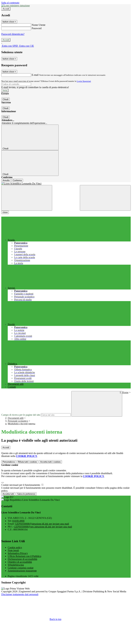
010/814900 (18, 520)
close (5, 212)
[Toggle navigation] (26, 198)
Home (125, 392)
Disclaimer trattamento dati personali (19, 594)
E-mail (35, 74)
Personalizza (9, 462)
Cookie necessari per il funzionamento (21, 485)
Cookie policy (15, 547)
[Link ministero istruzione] (15, 5)
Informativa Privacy (18, 553)
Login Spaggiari (84, 81)
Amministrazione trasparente (22, 570)
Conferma (17, 180)
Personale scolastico (18, 421)
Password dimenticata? (12, 34)
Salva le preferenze (26, 494)
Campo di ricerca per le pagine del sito (20, 414)
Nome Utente (38, 25)
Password (37, 28)
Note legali (13, 550)
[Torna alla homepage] (66, 183)
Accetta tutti (50, 462)
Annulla (6, 180)
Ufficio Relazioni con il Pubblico (24, 556)
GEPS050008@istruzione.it (42, 523)
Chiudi (5, 99)
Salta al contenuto (10, 2)
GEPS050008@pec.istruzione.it (43, 526)
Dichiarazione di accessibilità (22, 559)
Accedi (6, 9)
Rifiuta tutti (27, 462)
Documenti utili (16, 418)
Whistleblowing (16, 564)
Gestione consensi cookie (20, 567)
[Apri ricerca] (105, 198)
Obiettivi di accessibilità (20, 562)
